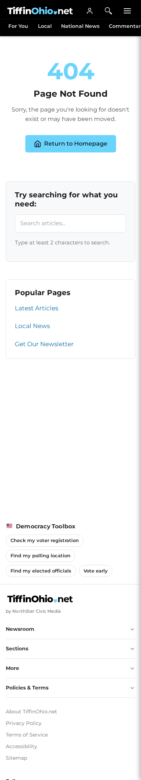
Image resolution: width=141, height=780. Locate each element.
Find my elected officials (40, 571)
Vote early (96, 571)
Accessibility (21, 746)
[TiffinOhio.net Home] (40, 599)
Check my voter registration (44, 540)
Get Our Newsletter (44, 344)
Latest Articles (36, 308)
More (12, 668)
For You (18, 26)
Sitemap (16, 758)
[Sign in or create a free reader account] (90, 11)
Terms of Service (27, 734)
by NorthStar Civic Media (33, 611)
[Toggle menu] (127, 11)
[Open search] (108, 11)
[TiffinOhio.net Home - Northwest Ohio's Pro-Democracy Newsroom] (40, 11)
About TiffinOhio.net (31, 711)
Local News (32, 326)
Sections (17, 648)
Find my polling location (40, 555)
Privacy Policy (24, 723)
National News (80, 26)
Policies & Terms (27, 687)
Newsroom (20, 629)
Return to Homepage (75, 143)
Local (45, 26)
